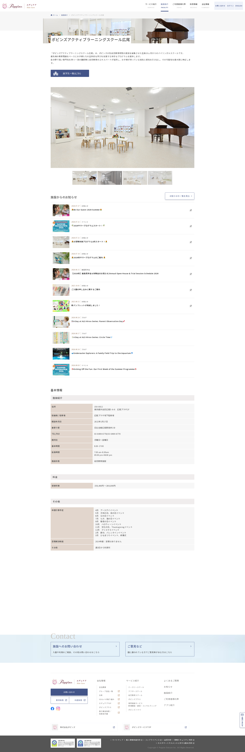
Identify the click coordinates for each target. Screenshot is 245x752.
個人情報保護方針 (133, 740)
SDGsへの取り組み (106, 699)
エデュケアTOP (105, 703)
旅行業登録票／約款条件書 (105, 712)
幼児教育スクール (135, 695)
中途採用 (78, 700)
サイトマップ (117, 740)
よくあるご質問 (171, 680)
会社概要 (102, 687)
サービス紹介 (132, 680)
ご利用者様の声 (171, 698)
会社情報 (101, 680)
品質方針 (168, 740)
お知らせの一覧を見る (180, 196)
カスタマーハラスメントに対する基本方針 (175, 743)
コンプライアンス (152, 740)
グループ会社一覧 (106, 691)
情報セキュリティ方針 (183, 740)
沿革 (101, 695)
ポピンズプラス (105, 707)
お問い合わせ (69, 692)
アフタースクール (135, 691)
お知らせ (168, 686)
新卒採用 (60, 700)
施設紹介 (168, 692)
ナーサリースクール (136, 687)
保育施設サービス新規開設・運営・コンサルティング (142, 704)
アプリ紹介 (169, 705)
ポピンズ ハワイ (134, 710)
